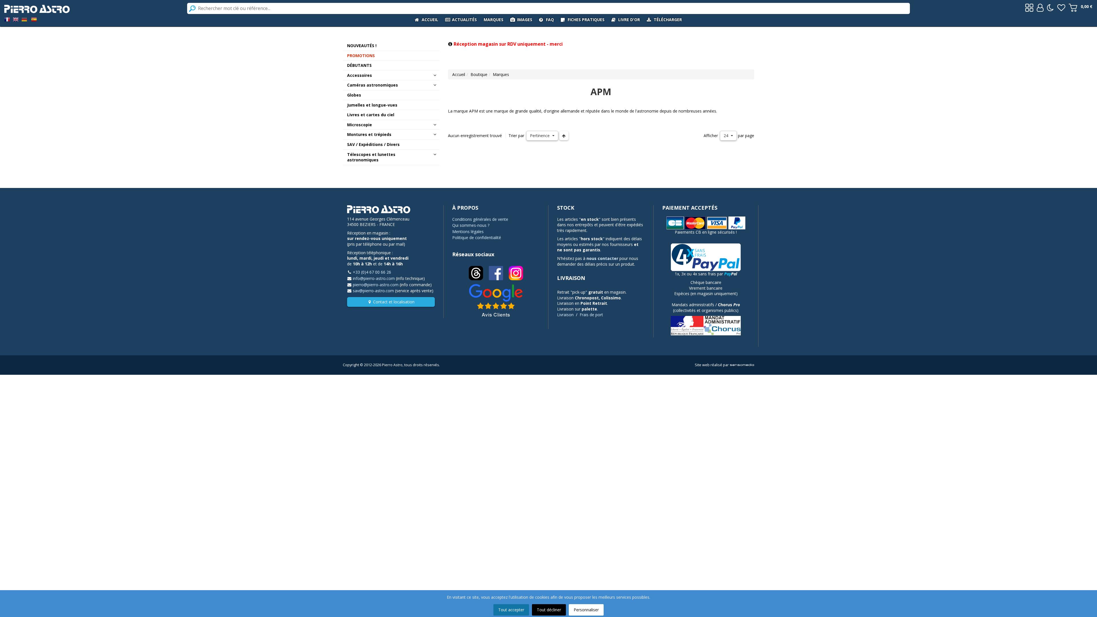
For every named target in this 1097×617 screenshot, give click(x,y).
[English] (16, 19)
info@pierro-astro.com (374, 278)
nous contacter (602, 258)
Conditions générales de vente (480, 219)
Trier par (516, 135)
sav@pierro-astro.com (373, 290)
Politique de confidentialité (476, 237)
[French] (7, 19)
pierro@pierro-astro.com (376, 284)
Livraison (565, 314)
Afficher (711, 135)
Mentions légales (468, 231)
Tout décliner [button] (549, 609)
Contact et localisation (394, 302)
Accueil (458, 74)
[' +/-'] (563, 135)
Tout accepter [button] (511, 609)
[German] (24, 19)
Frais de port (591, 314)
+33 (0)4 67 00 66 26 (372, 272)
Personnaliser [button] (586, 609)
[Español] (34, 19)
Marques (501, 74)
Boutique (479, 74)
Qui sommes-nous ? (470, 225)
